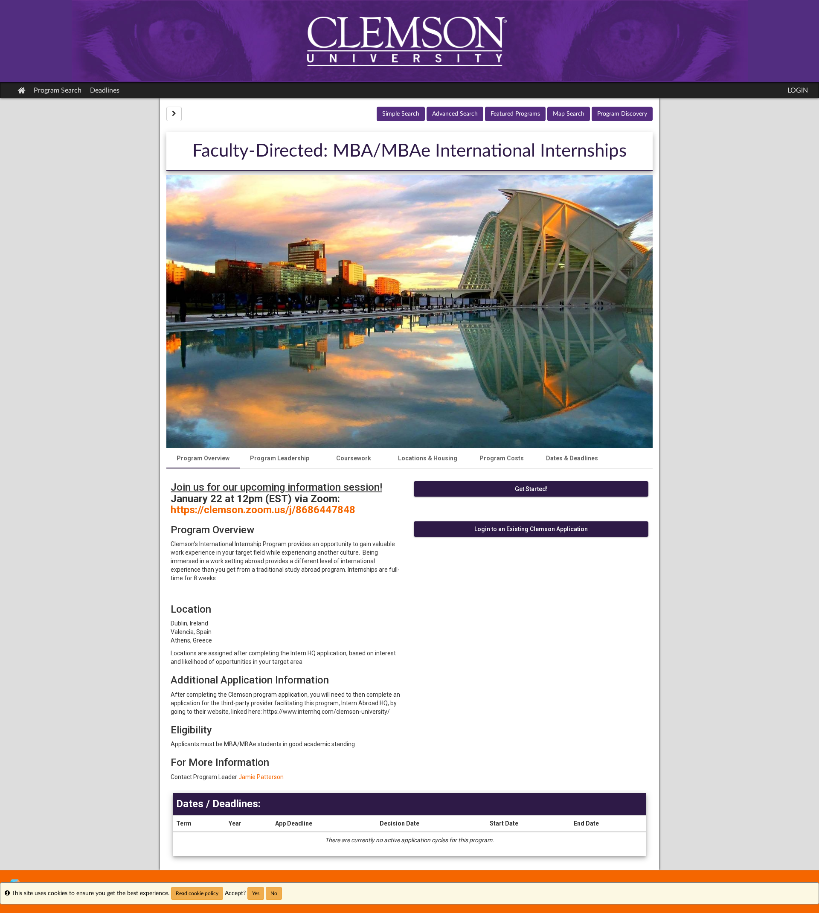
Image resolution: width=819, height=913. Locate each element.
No (273, 893)
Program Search (57, 90)
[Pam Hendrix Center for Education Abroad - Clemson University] (409, 41)
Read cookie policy (197, 893)
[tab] (203, 458)
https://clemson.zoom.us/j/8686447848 (263, 510)
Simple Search (400, 114)
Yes (255, 893)
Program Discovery (622, 114)
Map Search (568, 114)
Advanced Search (455, 114)
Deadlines (104, 90)
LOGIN (797, 90)
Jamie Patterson (261, 776)
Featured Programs (515, 114)
